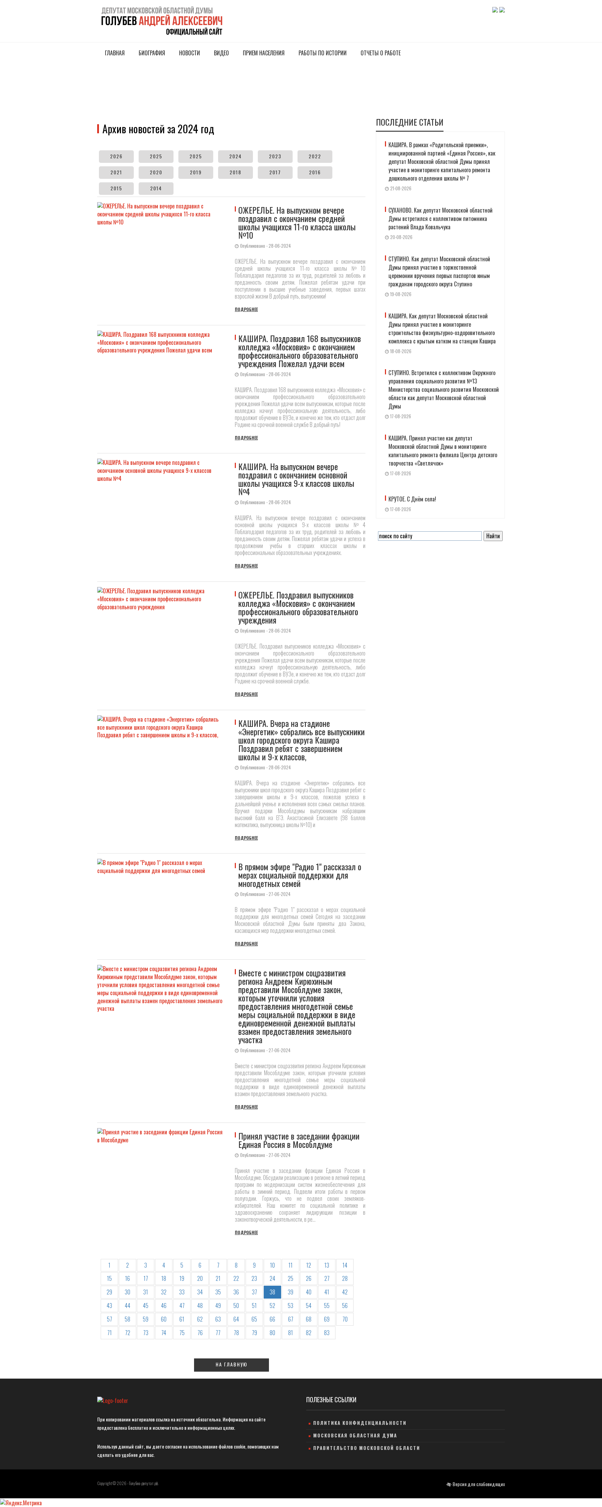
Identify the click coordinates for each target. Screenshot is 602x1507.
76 (200, 1332)
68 (308, 1319)
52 (272, 1305)
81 (290, 1332)
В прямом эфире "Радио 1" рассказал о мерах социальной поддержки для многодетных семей (299, 874)
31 (145, 1292)
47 (182, 1305)
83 (327, 1332)
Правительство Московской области (366, 1447)
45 (145, 1305)
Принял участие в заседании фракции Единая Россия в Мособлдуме (299, 1140)
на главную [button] (231, 1364)
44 (127, 1305)
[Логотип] (161, 20)
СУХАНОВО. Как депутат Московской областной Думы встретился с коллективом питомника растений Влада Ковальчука (440, 218)
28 (345, 1278)
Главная (114, 53)
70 (345, 1319)
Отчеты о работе (380, 53)
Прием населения (263, 53)
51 (254, 1305)
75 (182, 1332)
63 (218, 1319)
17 (146, 1278)
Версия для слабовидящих (478, 1484)
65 (254, 1319)
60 (164, 1319)
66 (272, 1319)
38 (272, 1292)
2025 (156, 156)
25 (290, 1278)
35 (218, 1292)
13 (326, 1265)
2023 (275, 156)
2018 (235, 172)
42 (345, 1292)
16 (127, 1278)
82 (308, 1332)
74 (163, 1332)
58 (127, 1319)
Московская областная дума (355, 1435)
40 (308, 1292)
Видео (221, 53)
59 (145, 1319)
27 (327, 1278)
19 (181, 1278)
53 (290, 1305)
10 (272, 1265)
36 (236, 1292)
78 (236, 1332)
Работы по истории (322, 53)
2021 (116, 172)
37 (254, 1292)
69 (327, 1319)
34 (200, 1292)
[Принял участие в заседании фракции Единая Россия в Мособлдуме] (164, 1182)
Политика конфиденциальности (360, 1422)
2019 (196, 172)
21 (218, 1278)
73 (145, 1332)
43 (109, 1305)
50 (236, 1305)
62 (200, 1319)
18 (163, 1278)
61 (181, 1319)
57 (109, 1319)
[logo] (112, 1400)
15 (109, 1278)
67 (290, 1319)
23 (254, 1278)
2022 (315, 156)
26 (308, 1278)
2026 (116, 156)
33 (182, 1292)
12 (308, 1265)
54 (308, 1305)
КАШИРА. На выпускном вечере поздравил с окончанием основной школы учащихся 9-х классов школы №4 (296, 478)
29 (109, 1292)
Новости (189, 53)
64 (236, 1319)
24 (272, 1278)
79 (254, 1332)
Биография (151, 53)
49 (218, 1305)
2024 (235, 156)
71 (109, 1332)
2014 (156, 188)
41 (326, 1292)
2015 (116, 188)
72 (127, 1332)
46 (164, 1305)
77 (218, 1332)
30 (127, 1292)
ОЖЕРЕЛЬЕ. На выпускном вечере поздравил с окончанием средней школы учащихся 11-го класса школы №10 (297, 222)
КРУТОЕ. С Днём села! (412, 499)
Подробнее (246, 309)
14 (344, 1265)
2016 (315, 172)
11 (290, 1265)
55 (327, 1305)
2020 (156, 172)
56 (345, 1305)
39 (290, 1292)
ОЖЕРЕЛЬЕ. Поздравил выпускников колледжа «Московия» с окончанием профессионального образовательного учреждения (298, 607)
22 (236, 1278)
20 (200, 1278)
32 (164, 1292)
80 (272, 1332)
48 (200, 1305)
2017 (275, 172)
